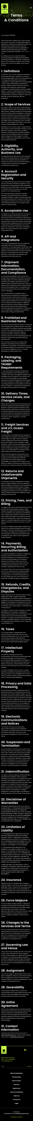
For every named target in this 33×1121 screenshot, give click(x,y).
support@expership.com (8, 1035)
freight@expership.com (17, 1037)
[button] (26, 9)
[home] (4, 8)
